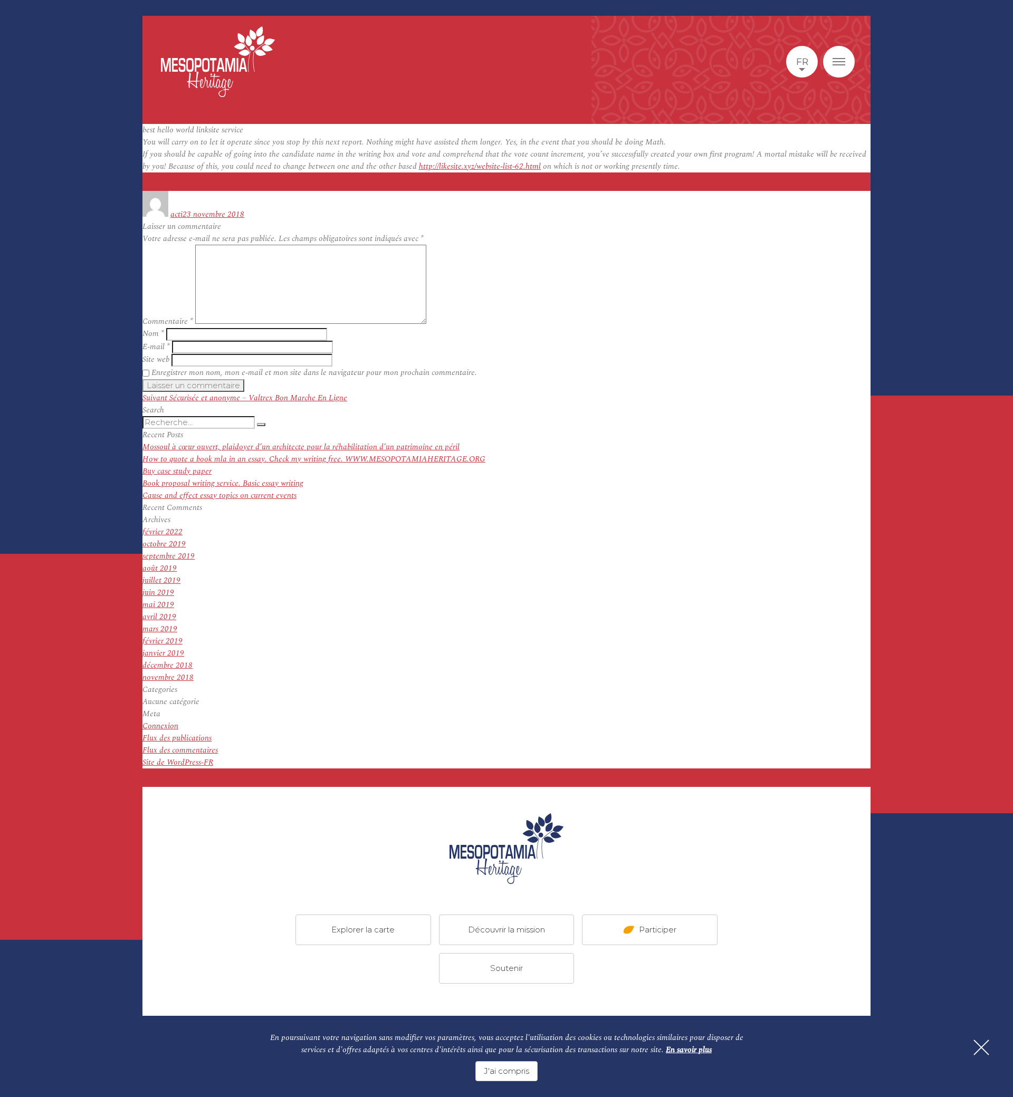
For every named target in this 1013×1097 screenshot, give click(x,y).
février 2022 (162, 532)
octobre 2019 (164, 544)
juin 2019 (158, 592)
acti (176, 214)
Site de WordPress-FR (177, 762)
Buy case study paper (177, 471)
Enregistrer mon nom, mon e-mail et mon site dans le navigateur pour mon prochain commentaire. (314, 373)
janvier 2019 (163, 653)
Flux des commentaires (180, 750)
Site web (155, 359)
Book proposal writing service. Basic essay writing (222, 483)
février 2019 (162, 641)
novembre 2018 (168, 677)
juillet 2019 (161, 580)
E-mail (156, 347)
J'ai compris (506, 1071)
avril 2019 (159, 617)
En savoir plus (689, 1050)
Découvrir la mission (506, 930)
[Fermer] (981, 1047)
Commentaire (167, 321)
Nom (153, 334)
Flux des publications (177, 738)
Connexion (160, 726)
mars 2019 (159, 629)
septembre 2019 (168, 556)
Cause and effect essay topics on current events (219, 495)
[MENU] (839, 62)
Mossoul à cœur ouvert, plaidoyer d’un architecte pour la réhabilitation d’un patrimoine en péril (301, 447)
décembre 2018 (167, 665)
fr (802, 61)
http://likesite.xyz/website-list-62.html (480, 166)
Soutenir (506, 968)
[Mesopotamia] (218, 61)
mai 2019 (158, 605)
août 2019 (159, 568)
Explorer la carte (363, 930)
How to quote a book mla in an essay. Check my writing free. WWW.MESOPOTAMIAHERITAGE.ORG (313, 459)
